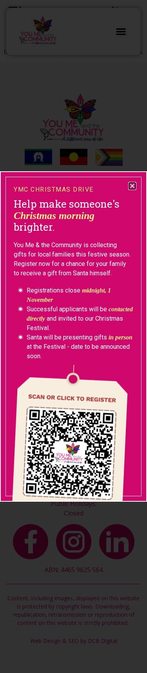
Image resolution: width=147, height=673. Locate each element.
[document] (73, 336)
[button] (132, 186)
